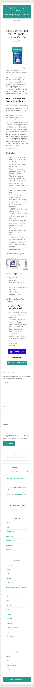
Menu (18, 21)
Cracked (8, 578)
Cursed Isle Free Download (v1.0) (16, 478)
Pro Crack (9, 618)
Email (5, 415)
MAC (7, 601)
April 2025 (9, 545)
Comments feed (11, 665)
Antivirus (8, 569)
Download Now (17, 49)
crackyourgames (11, 583)
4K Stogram (20, 254)
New (7, 610)
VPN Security (10, 636)
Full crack (9, 592)
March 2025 (9, 549)
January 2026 (10, 536)
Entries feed (9, 661)
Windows (8, 641)
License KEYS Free (17, 9)
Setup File (11, 362)
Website (5, 424)
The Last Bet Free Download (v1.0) (16, 494)
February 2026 (10, 532)
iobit (7, 596)
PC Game (8, 614)
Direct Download (21, 362)
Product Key (9, 623)
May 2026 (9, 523)
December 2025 (10, 540)
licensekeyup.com (20, 679)
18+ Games (9, 565)
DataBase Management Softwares (16, 587)
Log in (8, 656)
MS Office (9, 605)
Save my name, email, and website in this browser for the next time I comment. (16, 437)
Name (5, 406)
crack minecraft (10, 574)
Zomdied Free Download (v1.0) (15, 483)
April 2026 (9, 527)
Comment (6, 382)
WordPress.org (10, 670)
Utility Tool (9, 632)
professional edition (12, 627)
